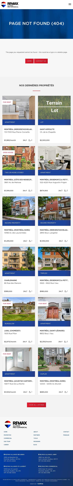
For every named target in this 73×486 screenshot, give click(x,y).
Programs (37, 441)
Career (6, 444)
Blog (35, 444)
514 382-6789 (45, 472)
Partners (37, 435)
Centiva (40, 483)
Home (29, 61)
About (36, 431)
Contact (66, 431)
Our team (7, 441)
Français (66, 435)
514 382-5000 (11, 472)
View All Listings (36, 405)
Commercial (8, 438)
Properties (7, 435)
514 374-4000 (11, 461)
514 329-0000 (45, 461)
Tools (36, 438)
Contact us (41, 61)
